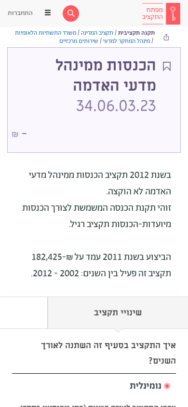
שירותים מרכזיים (78, 41)
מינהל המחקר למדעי (126, 41)
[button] (94, 386)
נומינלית (145, 386)
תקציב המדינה (97, 33)
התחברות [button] (20, 13)
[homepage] (161, 13)
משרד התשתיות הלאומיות (45, 33)
